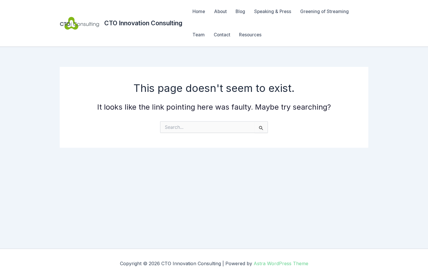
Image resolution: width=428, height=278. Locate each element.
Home (198, 11)
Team (198, 35)
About (220, 11)
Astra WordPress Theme (281, 263)
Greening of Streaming (324, 11)
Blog (240, 11)
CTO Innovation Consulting (143, 23)
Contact (222, 35)
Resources (250, 35)
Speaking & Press (272, 11)
